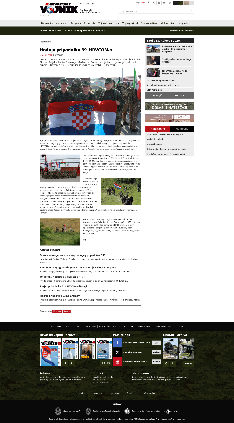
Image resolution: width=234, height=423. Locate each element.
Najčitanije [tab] (157, 128)
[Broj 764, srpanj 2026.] (104, 348)
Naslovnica (47, 23)
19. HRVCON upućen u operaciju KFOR (62, 277)
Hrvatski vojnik (47, 30)
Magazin (183, 23)
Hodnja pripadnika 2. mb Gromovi (60, 296)
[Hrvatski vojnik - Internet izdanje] (72, 8)
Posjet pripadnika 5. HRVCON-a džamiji (63, 286)
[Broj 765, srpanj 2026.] (87, 348)
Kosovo (67, 311)
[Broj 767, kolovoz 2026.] (50, 352)
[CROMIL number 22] (186, 348)
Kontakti (82, 393)
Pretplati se (132, 393)
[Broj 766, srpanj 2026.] (70, 348)
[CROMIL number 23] (170, 348)
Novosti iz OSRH (64, 30)
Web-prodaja (149, 393)
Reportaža (89, 23)
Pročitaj (156, 95)
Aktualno (61, 23)
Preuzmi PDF (181, 95)
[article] (170, 49)
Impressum (114, 393)
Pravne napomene (178, 419)
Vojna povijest (130, 23)
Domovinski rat (149, 23)
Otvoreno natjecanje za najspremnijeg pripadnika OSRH (73, 255)
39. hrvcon (57, 311)
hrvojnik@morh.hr (105, 377)
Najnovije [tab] (182, 128)
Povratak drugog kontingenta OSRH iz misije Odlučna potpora (78, 267)
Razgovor (76, 23)
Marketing (97, 393)
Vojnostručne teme (109, 23)
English (139, 2)
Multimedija (167, 23)
